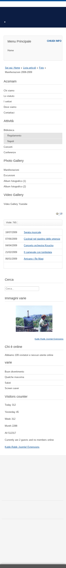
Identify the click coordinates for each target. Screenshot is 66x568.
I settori (8, 101)
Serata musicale (32, 232)
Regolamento (14, 135)
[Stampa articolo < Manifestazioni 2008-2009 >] (57, 214)
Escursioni (9, 175)
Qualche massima (14, 377)
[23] (34, 331)
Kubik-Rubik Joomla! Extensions (49, 339)
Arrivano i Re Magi (33, 258)
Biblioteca (9, 130)
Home (11, 50)
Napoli (10, 141)
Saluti (8, 382)
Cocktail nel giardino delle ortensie (42, 238)
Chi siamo (9, 90)
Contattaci (9, 112)
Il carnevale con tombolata (38, 252)
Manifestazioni (11, 170)
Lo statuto (9, 96)
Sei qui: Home (12, 67)
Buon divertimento (14, 371)
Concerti (8, 147)
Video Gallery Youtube (15, 204)
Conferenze (10, 152)
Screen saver (12, 388)
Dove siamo (10, 107)
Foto (41, 67)
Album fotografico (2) (15, 186)
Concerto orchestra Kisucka (38, 245)
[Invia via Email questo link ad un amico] (60, 214)
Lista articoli (29, 67)
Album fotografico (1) (15, 181)
